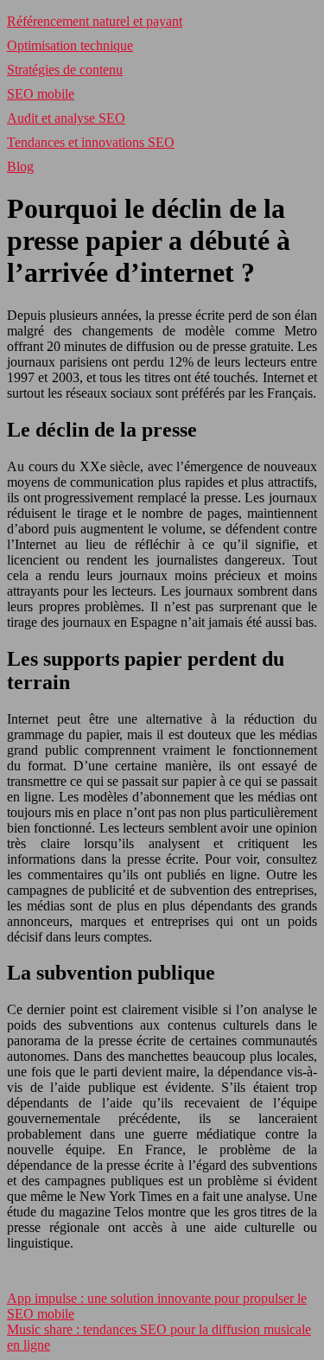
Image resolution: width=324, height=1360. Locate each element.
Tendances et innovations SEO (91, 142)
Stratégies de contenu (65, 69)
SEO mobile (40, 93)
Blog (20, 166)
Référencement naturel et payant (94, 21)
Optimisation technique (70, 45)
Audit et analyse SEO (66, 118)
